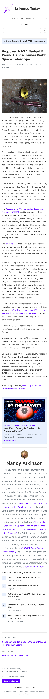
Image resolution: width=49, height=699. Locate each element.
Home (5, 18)
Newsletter (29, 18)
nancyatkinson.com (34, 566)
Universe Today (27, 9)
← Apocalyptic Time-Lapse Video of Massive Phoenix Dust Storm (24, 643)
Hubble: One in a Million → (15, 655)
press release (12, 244)
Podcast (20, 18)
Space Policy (7, 67)
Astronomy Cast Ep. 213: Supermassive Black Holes (26, 595)
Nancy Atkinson (10, 65)
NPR (24, 385)
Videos (12, 18)
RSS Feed (24, 24)
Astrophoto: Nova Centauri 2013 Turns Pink (26, 606)
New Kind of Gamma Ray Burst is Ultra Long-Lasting (26, 616)
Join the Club (41, 18)
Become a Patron (11, 681)
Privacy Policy (30, 687)
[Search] (45, 30)
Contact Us (18, 687)
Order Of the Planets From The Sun (24, 577)
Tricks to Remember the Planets (23, 585)
